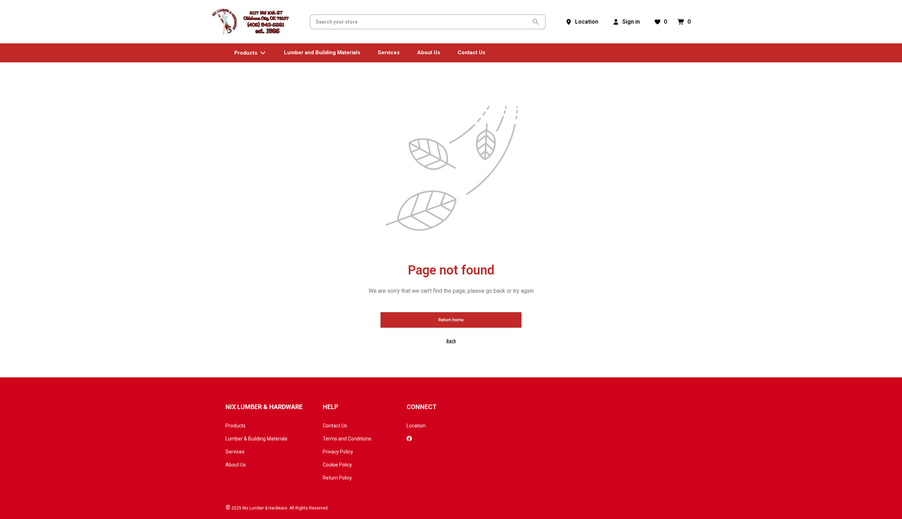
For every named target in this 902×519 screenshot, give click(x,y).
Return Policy (337, 478)
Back (451, 341)
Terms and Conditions (347, 438)
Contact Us (335, 425)
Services (235, 452)
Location (416, 425)
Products (236, 425)
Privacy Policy (338, 452)
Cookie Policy (337, 465)
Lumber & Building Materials (257, 438)
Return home (451, 319)
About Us (236, 465)
